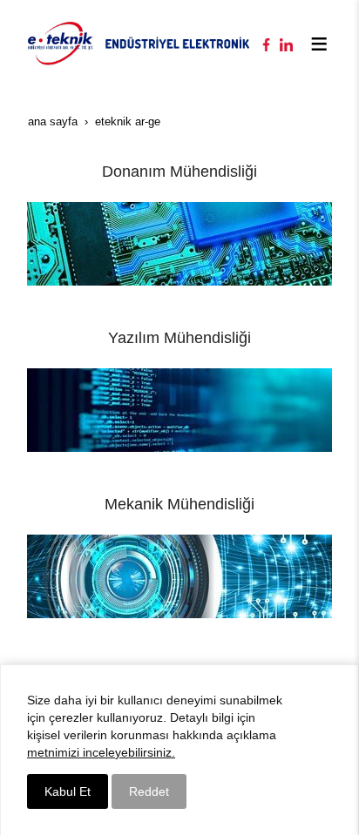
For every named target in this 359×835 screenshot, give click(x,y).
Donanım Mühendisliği (179, 171)
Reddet (149, 791)
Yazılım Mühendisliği (179, 338)
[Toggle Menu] (319, 43)
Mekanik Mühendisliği (179, 504)
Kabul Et (67, 791)
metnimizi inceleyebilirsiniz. (101, 752)
